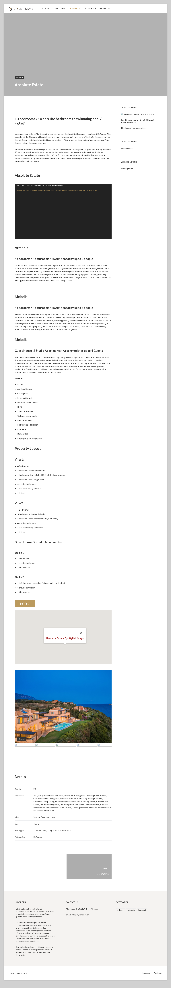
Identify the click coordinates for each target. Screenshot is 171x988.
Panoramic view (92, 804)
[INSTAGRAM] (146, 9)
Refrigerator (52, 807)
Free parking (48, 801)
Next (105, 706)
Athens (120, 910)
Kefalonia (19, 77)
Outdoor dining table (49, 804)
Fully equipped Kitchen (65, 801)
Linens (36, 804)
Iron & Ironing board (86, 801)
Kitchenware (102, 801)
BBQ (40, 795)
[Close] (81, 633)
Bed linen (59, 795)
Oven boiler (78, 804)
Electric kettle (66, 798)
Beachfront (48, 795)
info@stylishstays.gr (80, 915)
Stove (61, 807)
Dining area (54, 798)
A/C (35, 795)
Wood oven (49, 810)
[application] (63, 211)
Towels (68, 807)
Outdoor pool (66, 804)
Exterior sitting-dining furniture (88, 798)
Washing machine (80, 807)
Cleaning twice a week (96, 795)
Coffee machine (40, 798)
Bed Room (68, 795)
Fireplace (37, 801)
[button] (65, 646)
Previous (20, 706)
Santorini (142, 910)
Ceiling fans (79, 795)
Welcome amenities (98, 807)
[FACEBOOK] (151, 9)
